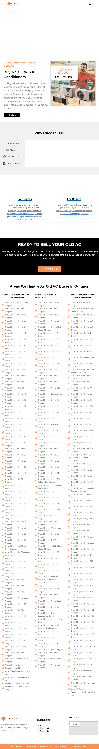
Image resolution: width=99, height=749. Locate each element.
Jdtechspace (80, 746)
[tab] (12, 143)
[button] (90, 4)
